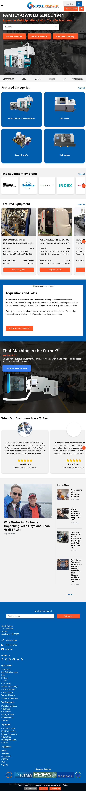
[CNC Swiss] (64, 103)
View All (69, 594)
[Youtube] (13, 659)
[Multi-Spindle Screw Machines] (21, 103)
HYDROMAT (6, 756)
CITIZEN (4, 759)
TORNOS (5, 753)
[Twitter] (6, 659)
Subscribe (68, 616)
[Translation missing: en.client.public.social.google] (22, 659)
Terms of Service (8, 695)
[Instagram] (10, 659)
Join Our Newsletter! (43, 611)
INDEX (4, 750)
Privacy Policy (7, 692)
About (3, 680)
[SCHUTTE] (28, 185)
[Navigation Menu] (2, 6)
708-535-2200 (71, 9)
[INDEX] (65, 185)
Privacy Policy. (62, 785)
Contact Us (6, 683)
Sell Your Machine (39, 36)
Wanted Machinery (9, 686)
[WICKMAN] (9, 185)
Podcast (4, 678)
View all (81, 88)
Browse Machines (14, 36)
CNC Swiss (5, 709)
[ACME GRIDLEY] (47, 185)
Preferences (31, 788)
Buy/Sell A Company (65, 36)
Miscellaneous (7, 717)
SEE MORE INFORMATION (19, 328)
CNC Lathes (6, 711)
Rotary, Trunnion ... (9, 734)
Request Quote (18, 269)
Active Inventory (8, 689)
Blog (3, 675)
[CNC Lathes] (64, 140)
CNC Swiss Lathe (8, 728)
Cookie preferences (9, 698)
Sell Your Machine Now (16, 368)
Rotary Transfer (8, 714)
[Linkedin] (18, 659)
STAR (3, 762)
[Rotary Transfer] (21, 140)
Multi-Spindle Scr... (9, 706)
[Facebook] (2, 659)
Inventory (5, 669)
